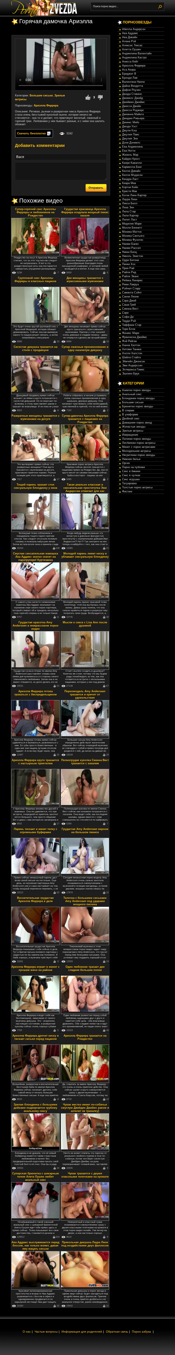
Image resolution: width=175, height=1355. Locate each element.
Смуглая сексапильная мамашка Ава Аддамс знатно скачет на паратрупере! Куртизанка (35, 556)
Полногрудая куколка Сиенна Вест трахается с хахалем (85, 762)
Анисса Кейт (130, 61)
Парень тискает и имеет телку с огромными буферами (35, 830)
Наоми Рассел (131, 248)
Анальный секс (132, 394)
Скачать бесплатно (32, 133)
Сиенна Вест (130, 308)
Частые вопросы (46, 1331)
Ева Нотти (128, 150)
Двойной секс (131, 418)
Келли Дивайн (131, 171)
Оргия (126, 463)
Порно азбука (141, 1331)
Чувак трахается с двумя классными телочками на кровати (85, 1175)
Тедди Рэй (129, 320)
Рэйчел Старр (131, 288)
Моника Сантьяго (133, 235)
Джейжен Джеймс (133, 102)
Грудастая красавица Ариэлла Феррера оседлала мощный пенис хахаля (85, 212)
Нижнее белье (131, 459)
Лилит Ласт (129, 219)
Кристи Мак (129, 191)
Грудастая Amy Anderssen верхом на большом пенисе (85, 830)
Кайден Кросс (131, 158)
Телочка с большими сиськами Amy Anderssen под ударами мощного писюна (84, 901)
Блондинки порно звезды (138, 398)
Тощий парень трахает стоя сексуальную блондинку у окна (35, 486)
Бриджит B (129, 73)
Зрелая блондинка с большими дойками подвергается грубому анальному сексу (35, 1108)
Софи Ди (128, 316)
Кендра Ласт (130, 179)
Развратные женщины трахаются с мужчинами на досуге (36, 417)
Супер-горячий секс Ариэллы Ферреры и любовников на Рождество (35, 212)
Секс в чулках (131, 475)
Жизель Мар (130, 154)
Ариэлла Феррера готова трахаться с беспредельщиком (35, 693)
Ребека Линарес (132, 280)
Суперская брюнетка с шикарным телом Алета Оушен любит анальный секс (35, 1176)
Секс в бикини (131, 471)
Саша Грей (129, 304)
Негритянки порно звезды (138, 455)
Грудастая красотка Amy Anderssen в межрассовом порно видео (35, 625)
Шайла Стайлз (131, 357)
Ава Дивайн (129, 37)
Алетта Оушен (131, 49)
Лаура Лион (129, 199)
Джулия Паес (130, 134)
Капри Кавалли (132, 162)
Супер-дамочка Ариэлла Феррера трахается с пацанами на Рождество (85, 419)
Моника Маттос (132, 231)
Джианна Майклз (133, 114)
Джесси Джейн (131, 106)
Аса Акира (129, 69)
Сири (125, 312)
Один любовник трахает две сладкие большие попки (85, 968)
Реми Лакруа (130, 284)
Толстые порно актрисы (137, 487)
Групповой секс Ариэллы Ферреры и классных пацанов (35, 279)
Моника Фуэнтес (132, 239)
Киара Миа (129, 183)
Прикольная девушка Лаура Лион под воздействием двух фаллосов (85, 1244)
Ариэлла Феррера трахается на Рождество (85, 1037)
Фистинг (127, 491)
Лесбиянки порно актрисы (138, 442)
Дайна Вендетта (132, 85)
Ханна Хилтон (131, 345)
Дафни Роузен (131, 89)
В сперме (128, 410)
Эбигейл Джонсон (133, 361)
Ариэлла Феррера (46, 105)
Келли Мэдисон (132, 175)
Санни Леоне (130, 296)
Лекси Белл (129, 203)
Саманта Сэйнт (132, 292)
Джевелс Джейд (132, 98)
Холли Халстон (132, 353)
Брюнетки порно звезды (137, 406)
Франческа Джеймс (134, 337)
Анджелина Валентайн (137, 53)
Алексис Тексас (132, 45)
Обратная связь (117, 1331)
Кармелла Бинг (132, 166)
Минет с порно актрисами (138, 446)
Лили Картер (130, 215)
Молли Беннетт (132, 227)
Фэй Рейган (129, 341)
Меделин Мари (131, 223)
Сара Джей (129, 300)
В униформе (130, 414)
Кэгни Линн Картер (134, 195)
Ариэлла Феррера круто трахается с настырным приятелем (35, 762)
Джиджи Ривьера (133, 118)
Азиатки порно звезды (136, 390)
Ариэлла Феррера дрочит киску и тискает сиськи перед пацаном (35, 1037)
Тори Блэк (128, 329)
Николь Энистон (132, 256)
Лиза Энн (128, 207)
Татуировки (129, 483)
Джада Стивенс (132, 94)
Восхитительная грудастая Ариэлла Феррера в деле (35, 899)
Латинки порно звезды (136, 438)
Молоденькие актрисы (136, 451)
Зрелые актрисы (132, 430)
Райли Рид (129, 272)
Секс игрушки (131, 479)
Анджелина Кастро (134, 57)
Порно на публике (133, 467)
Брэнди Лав (129, 77)
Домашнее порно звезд (137, 422)
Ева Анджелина (132, 146)
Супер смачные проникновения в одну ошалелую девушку (85, 348)
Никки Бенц (129, 252)
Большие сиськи (41, 95)
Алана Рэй (129, 41)
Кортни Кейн (130, 187)
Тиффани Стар (131, 324)
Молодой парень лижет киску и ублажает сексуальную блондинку (85, 555)
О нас (27, 1331)
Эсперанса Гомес (133, 369)
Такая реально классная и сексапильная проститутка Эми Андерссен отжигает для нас (85, 488)
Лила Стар (129, 211)
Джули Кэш (129, 130)
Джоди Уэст (129, 126)
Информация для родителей (81, 1331)
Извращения (130, 434)
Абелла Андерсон (133, 29)
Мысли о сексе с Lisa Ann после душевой (85, 624)
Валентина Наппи (133, 81)
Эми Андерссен (132, 365)
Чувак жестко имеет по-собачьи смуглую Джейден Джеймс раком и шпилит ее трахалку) (85, 1108)
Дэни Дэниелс (131, 142)
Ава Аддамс (130, 33)
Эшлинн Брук (130, 373)
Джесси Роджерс (133, 110)
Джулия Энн (130, 138)
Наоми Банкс (130, 243)
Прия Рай (128, 268)
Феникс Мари (130, 333)
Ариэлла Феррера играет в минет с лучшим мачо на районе (35, 968)
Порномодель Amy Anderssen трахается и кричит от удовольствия (84, 694)
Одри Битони (130, 260)
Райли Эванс (130, 276)
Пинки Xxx (129, 264)
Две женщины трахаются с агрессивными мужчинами (85, 279)
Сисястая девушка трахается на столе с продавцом (35, 348)
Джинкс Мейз (130, 122)
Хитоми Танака (131, 349)
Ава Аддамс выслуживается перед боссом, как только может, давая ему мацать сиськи (35, 1245)
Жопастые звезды (133, 426)
